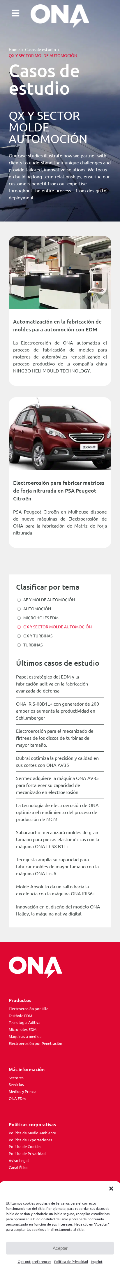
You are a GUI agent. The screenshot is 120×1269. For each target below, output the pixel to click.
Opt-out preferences (34, 1261)
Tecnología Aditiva (24, 1022)
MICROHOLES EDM (41, 618)
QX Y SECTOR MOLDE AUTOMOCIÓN (57, 627)
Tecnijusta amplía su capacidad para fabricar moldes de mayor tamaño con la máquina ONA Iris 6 (57, 866)
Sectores (16, 1078)
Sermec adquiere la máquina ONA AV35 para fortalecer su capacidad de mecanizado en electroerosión (57, 785)
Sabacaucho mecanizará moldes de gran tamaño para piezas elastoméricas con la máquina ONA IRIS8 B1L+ (57, 839)
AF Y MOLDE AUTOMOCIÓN (49, 599)
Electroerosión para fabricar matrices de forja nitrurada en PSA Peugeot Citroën (58, 490)
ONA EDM (17, 1098)
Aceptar (60, 1248)
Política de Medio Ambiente (32, 1133)
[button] (111, 1188)
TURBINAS (33, 645)
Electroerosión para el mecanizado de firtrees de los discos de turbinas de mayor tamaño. (54, 738)
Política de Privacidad (71, 1261)
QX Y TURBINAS (37, 636)
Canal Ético (18, 1168)
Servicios (16, 1084)
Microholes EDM (22, 1029)
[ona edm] (60, 16)
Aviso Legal (19, 1161)
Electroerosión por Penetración (35, 1043)
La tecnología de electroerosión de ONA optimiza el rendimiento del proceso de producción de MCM (57, 812)
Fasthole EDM (20, 1016)
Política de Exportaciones (30, 1140)
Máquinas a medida (25, 1036)
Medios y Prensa (22, 1091)
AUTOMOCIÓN (37, 609)
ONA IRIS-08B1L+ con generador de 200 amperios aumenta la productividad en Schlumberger (57, 710)
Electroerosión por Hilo (29, 1009)
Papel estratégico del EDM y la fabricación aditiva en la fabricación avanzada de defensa (52, 683)
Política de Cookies (25, 1147)
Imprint (97, 1261)
